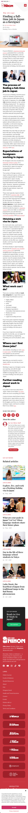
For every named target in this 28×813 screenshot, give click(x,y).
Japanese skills (15, 195)
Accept (14, 807)
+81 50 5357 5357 (8, 650)
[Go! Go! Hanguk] (14, 724)
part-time (5, 147)
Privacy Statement (14, 811)
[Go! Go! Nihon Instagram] (12, 666)
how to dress (20, 215)
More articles (13, 450)
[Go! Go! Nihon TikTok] (15, 666)
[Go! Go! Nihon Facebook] (4, 666)
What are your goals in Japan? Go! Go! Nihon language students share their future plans (14, 521)
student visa (6, 364)
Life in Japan (10, 13)
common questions (8, 215)
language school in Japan (10, 162)
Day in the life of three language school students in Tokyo (13, 554)
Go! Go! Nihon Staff (10, 25)
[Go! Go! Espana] (14, 733)
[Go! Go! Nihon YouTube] (8, 666)
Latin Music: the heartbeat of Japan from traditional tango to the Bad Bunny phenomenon (13, 589)
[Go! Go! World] (14, 716)
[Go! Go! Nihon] (7, 5)
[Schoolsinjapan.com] (14, 757)
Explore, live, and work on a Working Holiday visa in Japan (13, 488)
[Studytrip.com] (14, 749)
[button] (25, 790)
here (13, 147)
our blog (21, 391)
